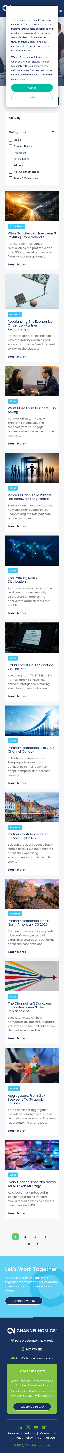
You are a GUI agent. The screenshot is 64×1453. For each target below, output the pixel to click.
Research (20, 152)
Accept (32, 87)
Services (13, 1433)
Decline (32, 96)
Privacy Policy (23, 1438)
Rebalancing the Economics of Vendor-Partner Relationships (32, 1393)
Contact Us (48, 1433)
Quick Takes (22, 159)
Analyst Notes (23, 146)
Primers (18, 165)
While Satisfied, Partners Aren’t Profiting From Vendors (32, 1383)
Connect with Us (23, 1301)
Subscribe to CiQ (32, 1407)
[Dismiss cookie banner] (51, 13)
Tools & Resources (26, 178)
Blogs (17, 140)
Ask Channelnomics (26, 172)
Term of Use (46, 1438)
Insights (29, 1433)
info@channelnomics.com (34, 1358)
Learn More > (17, 264)
